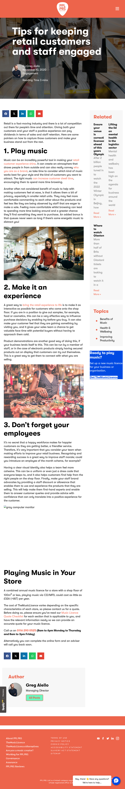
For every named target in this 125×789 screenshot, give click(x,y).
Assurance (11, 762)
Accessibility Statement (66, 747)
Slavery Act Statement (65, 750)
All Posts (34, 697)
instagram (117, 738)
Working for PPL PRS (17, 754)
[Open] (117, 8)
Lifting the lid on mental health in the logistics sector (114, 136)
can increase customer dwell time (53, 178)
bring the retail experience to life (42, 305)
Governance (13, 758)
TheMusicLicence (15, 742)
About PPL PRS (14, 738)
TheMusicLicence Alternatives (22, 746)
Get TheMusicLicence (104, 377)
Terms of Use (59, 738)
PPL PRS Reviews (15, 766)
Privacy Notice (60, 741)
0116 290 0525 (26, 630)
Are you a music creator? (19, 750)
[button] (5, 113)
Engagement (30, 73)
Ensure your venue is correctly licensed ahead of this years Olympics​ (100, 139)
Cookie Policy (60, 744)
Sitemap (56, 753)
